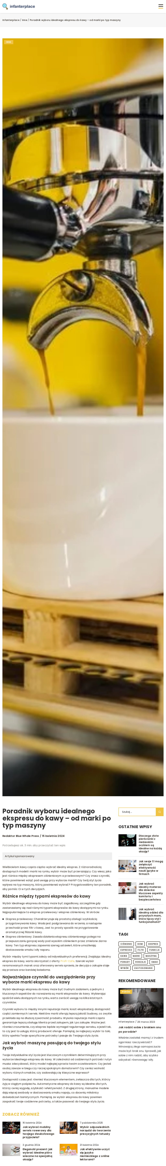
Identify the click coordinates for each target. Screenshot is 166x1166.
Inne (8, 42)
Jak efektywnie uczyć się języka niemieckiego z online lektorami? (95, 1154)
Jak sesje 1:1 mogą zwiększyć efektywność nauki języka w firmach (151, 868)
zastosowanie (143, 968)
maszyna (151, 956)
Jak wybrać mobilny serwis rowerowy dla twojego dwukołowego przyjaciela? (38, 1132)
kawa (123, 956)
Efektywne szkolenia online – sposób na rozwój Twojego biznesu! (138, 1035)
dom (140, 944)
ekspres (153, 944)
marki (136, 956)
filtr (141, 950)
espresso (126, 950)
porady (125, 962)
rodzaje (140, 962)
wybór (124, 968)
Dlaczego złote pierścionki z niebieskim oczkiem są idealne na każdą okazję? (150, 843)
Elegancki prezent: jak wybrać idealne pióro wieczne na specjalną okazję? (38, 1154)
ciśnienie (126, 944)
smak (154, 962)
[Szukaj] (160, 812)
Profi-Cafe (67, 961)
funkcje (154, 950)
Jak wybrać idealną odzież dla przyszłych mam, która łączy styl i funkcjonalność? (151, 916)
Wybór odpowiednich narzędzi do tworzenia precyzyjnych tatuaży (95, 1131)
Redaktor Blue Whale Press (20, 836)
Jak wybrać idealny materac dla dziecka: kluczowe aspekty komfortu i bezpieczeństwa (151, 891)
